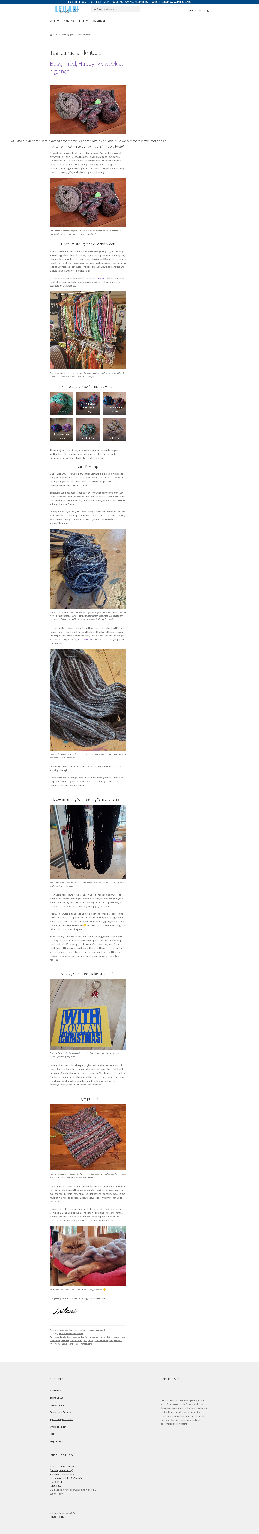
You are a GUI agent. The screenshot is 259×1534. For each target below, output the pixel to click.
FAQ (52, 1433)
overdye (65, 1340)
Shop (52, 20)
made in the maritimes (114, 1337)
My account (99, 20)
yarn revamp (86, 1343)
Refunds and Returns (60, 1412)
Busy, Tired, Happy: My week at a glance (86, 67)
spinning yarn (106, 1340)
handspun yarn (96, 277)
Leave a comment (97, 1330)
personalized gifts (78, 1340)
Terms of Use (56, 1397)
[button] (61, 403)
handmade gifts (80, 1337)
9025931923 (56, 1481)
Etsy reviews (56, 1441)
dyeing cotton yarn (84, 639)
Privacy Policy (57, 1404)
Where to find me (58, 1426)
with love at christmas (69, 1343)
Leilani (83, 1330)
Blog (81, 20)
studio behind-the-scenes (71, 1333)
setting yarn (93, 1340)
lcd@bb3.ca (55, 1485)
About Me (69, 20)
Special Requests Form (61, 1419)
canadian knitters (63, 1337)
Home (56, 34)
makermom (55, 1340)
